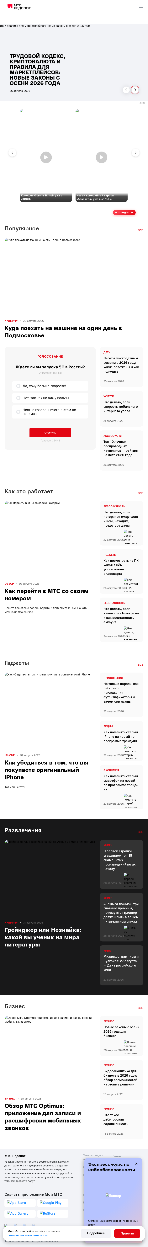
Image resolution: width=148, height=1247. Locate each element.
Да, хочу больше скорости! (44, 386)
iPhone (10, 755)
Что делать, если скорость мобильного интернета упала (120, 406)
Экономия (111, 770)
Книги (107, 845)
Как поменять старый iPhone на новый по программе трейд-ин (120, 736)
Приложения (113, 678)
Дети (106, 352)
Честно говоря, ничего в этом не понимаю (49, 412)
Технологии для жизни (93, 1157)
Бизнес (108, 1021)
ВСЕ (140, 230)
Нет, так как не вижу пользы (46, 398)
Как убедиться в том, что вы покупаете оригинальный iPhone (46, 770)
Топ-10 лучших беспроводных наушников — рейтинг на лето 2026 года (120, 448)
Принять (127, 1233)
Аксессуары (112, 436)
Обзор (9, 584)
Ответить (50, 432)
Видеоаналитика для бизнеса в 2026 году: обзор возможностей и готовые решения (120, 1078)
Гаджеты (109, 555)
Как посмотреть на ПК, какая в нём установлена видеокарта (121, 567)
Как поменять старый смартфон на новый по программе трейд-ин (120, 783)
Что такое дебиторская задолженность (115, 1119)
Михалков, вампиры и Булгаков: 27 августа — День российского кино (121, 963)
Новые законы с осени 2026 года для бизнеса (121, 1031)
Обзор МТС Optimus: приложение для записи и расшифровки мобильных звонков (43, 1117)
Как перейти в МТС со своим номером (46, 595)
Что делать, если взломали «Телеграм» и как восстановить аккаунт (121, 615)
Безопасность (114, 506)
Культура (11, 321)
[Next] (135, 90)
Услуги (108, 396)
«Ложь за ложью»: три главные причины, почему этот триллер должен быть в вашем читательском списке (121, 913)
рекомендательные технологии (28, 1235)
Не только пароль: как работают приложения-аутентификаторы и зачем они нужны (121, 693)
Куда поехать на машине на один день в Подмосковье (63, 332)
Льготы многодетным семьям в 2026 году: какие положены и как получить (121, 365)
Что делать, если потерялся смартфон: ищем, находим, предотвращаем (120, 519)
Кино (107, 951)
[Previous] (126, 90)
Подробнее (96, 1233)
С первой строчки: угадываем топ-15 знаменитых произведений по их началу (119, 860)
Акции (108, 726)
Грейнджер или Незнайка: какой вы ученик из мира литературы (43, 937)
